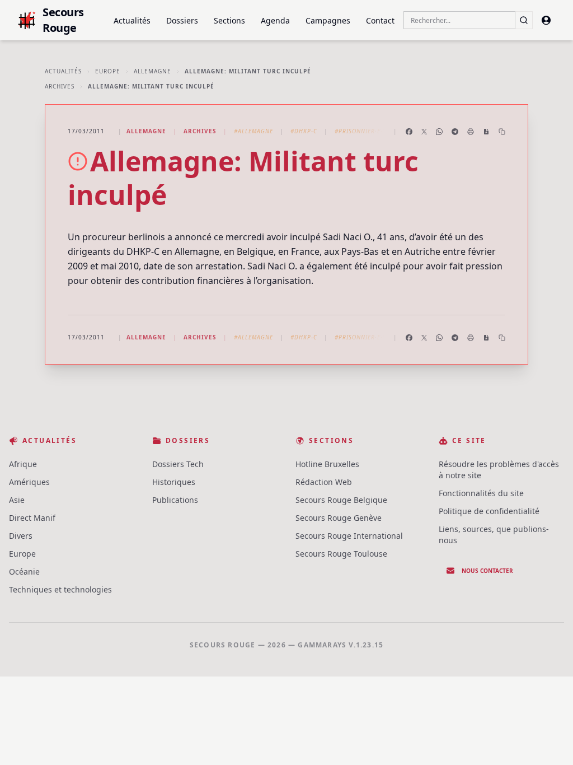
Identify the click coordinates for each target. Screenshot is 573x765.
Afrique (23, 464)
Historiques (173, 482)
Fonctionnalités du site (481, 493)
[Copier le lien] (502, 131)
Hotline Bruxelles (327, 464)
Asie (17, 500)
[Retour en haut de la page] (548, 740)
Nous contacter (487, 571)
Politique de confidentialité (489, 511)
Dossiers (182, 20)
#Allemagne (253, 131)
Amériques (29, 482)
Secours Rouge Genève (338, 517)
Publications (175, 500)
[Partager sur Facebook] (409, 131)
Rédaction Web (323, 482)
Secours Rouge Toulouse (341, 553)
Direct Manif (32, 517)
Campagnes (328, 20)
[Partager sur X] (424, 131)
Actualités (132, 20)
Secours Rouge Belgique (341, 500)
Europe (107, 71)
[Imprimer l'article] (470, 131)
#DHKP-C (303, 131)
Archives (59, 86)
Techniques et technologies (60, 589)
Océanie (24, 571)
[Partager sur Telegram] (455, 131)
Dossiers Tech (178, 464)
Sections (229, 20)
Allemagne (152, 71)
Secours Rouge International (349, 535)
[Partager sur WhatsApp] (439, 131)
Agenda (275, 20)
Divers (20, 535)
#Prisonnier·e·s (360, 131)
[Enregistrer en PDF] (486, 131)
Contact (380, 20)
